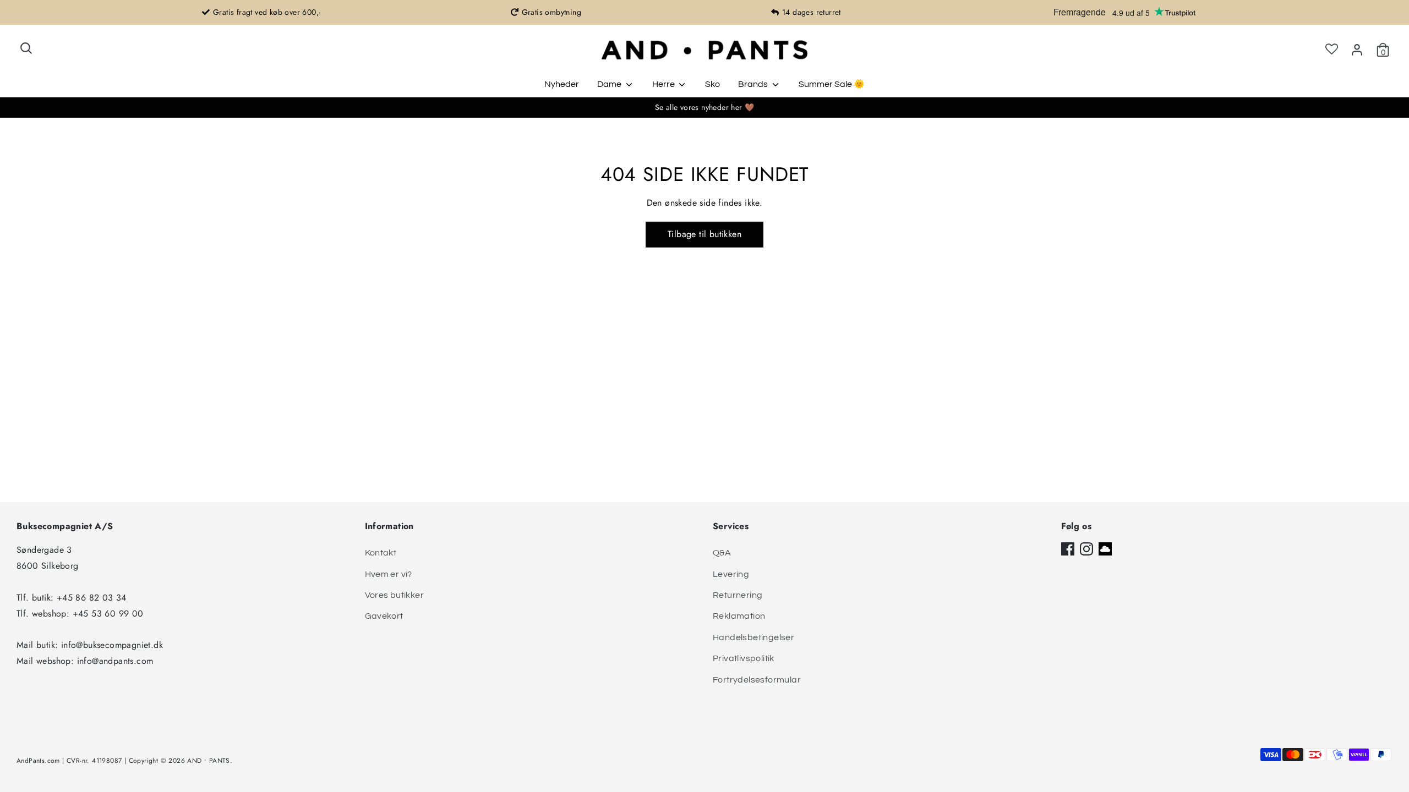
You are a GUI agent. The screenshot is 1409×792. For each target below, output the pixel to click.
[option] (261, 12)
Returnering (737, 595)
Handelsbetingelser (753, 637)
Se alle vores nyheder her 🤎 (705, 107)
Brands (753, 84)
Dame (610, 84)
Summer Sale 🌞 (832, 84)
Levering (731, 574)
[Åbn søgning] (26, 48)
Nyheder (561, 84)
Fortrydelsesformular (757, 679)
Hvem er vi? (388, 574)
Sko (712, 84)
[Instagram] (1086, 549)
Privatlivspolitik (743, 658)
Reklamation (739, 616)
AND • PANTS (208, 761)
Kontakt (381, 552)
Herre (664, 84)
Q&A (722, 552)
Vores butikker (394, 595)
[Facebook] (1067, 549)
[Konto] (1357, 49)
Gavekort (384, 616)
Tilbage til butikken (704, 234)
